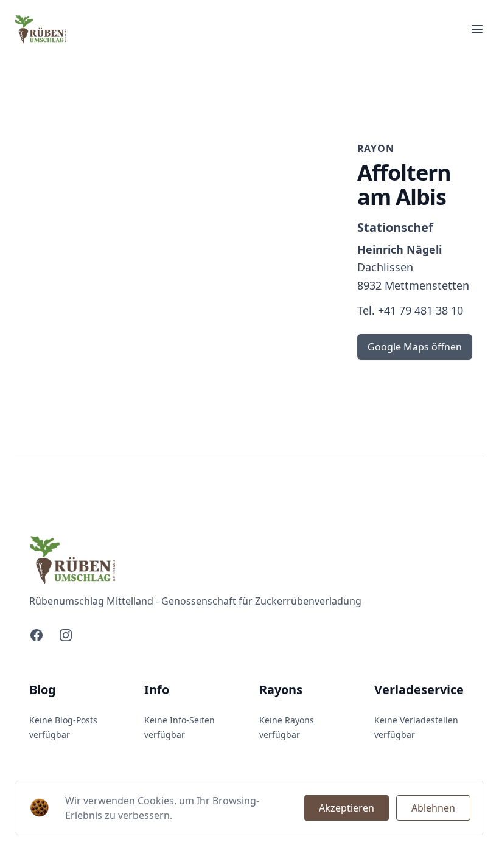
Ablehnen (433, 808)
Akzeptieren (346, 808)
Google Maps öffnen (415, 346)
